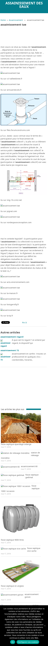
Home (3, 20)
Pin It (24, 322)
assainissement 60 (29, 466)
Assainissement (16, 20)
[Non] (44, 625)
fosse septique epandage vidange (16, 444)
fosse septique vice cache (33, 549)
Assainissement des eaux (24, 5)
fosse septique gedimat (32, 476)
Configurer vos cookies (28, 642)
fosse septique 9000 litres (12, 540)
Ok (12, 642)
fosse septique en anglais (12, 586)
